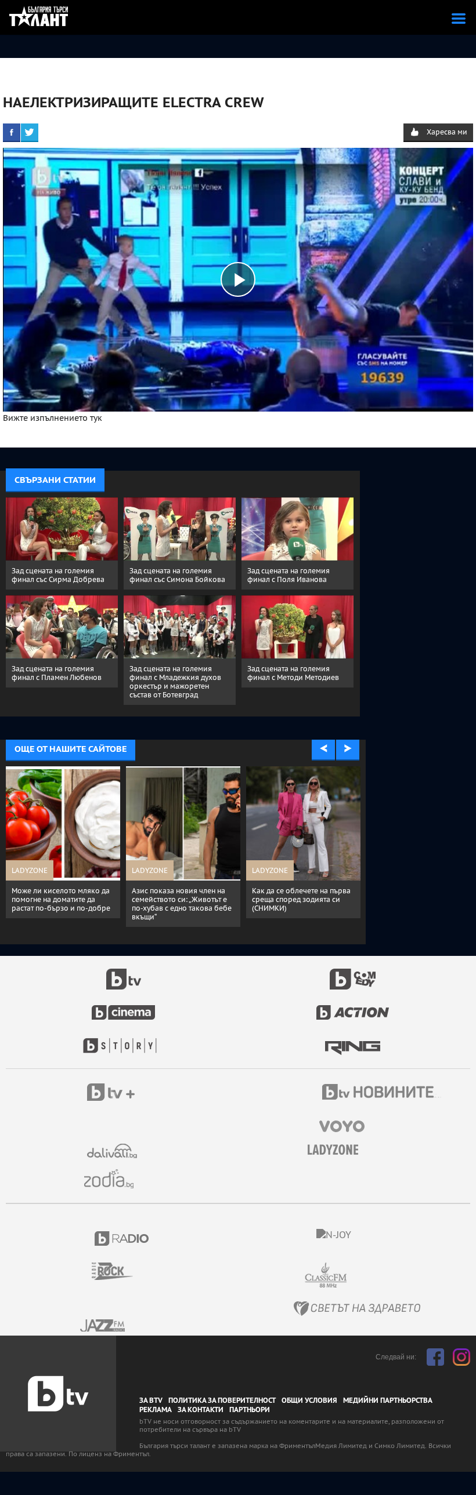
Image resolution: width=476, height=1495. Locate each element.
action (353, 1006)
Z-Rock (119, 1271)
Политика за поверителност (222, 1400)
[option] (63, 846)
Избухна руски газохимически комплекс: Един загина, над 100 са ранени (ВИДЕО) (297, 903)
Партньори (249, 1409)
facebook (435, 1357)
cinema (124, 1006)
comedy (353, 973)
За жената (337, 1150)
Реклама (155, 1409)
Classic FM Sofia (357, 1276)
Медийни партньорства (387, 1400)
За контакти (200, 1409)
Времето (113, 1151)
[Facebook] (11, 132)
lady (123, 1040)
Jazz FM (103, 1325)
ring (352, 1040)
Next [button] (347, 749)
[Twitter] (29, 132)
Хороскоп (113, 1178)
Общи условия (309, 1400)
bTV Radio (122, 1238)
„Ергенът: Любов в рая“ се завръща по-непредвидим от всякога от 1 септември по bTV (62, 903)
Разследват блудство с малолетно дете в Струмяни (179, 895)
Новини (383, 1093)
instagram (461, 1357)
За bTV (151, 1400)
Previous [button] (323, 749)
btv (123, 973)
